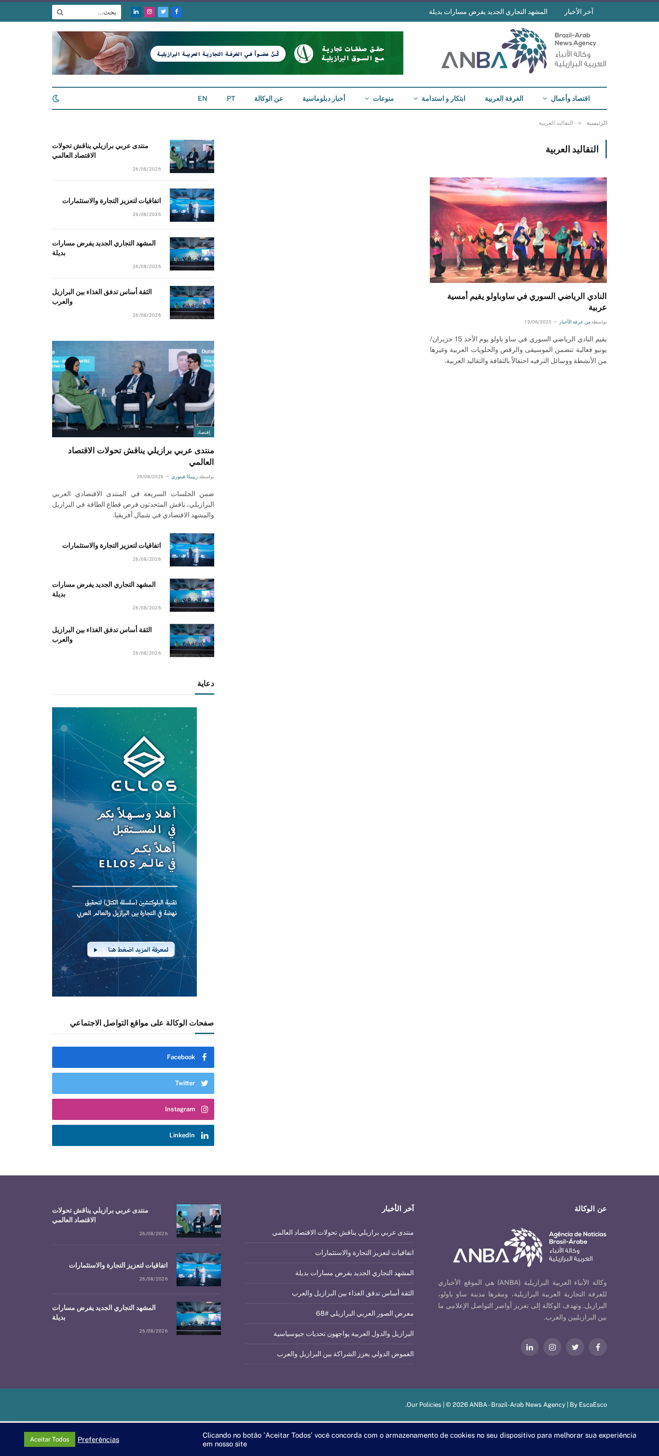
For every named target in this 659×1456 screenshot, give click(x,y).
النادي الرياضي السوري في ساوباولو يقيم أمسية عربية (527, 301)
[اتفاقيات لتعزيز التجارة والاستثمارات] (192, 205)
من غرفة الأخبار (574, 321)
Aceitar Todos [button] (49, 1439)
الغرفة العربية (504, 98)
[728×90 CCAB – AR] (227, 72)
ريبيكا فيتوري (184, 476)
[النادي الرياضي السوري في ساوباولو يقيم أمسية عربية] (518, 230)
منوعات (383, 98)
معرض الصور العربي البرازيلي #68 (365, 1313)
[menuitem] (231, 98)
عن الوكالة (268, 98)
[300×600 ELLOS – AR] (133, 852)
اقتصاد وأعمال (570, 98)
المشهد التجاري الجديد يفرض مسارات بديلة (488, 11)
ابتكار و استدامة (444, 98)
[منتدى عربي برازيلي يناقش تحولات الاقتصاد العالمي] (192, 156)
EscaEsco (593, 1404)
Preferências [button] (98, 1439)
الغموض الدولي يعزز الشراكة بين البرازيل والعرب (345, 1354)
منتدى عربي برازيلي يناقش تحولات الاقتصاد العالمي (100, 150)
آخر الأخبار (578, 11)
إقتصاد (203, 432)
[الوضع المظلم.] (57, 98)
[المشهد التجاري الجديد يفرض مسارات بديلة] (192, 253)
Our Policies (424, 1404)
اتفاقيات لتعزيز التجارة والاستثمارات (111, 200)
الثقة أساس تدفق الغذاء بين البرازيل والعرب (102, 296)
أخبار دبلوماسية (323, 98)
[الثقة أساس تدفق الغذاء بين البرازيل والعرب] (192, 302)
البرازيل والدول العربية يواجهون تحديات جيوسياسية (344, 1333)
